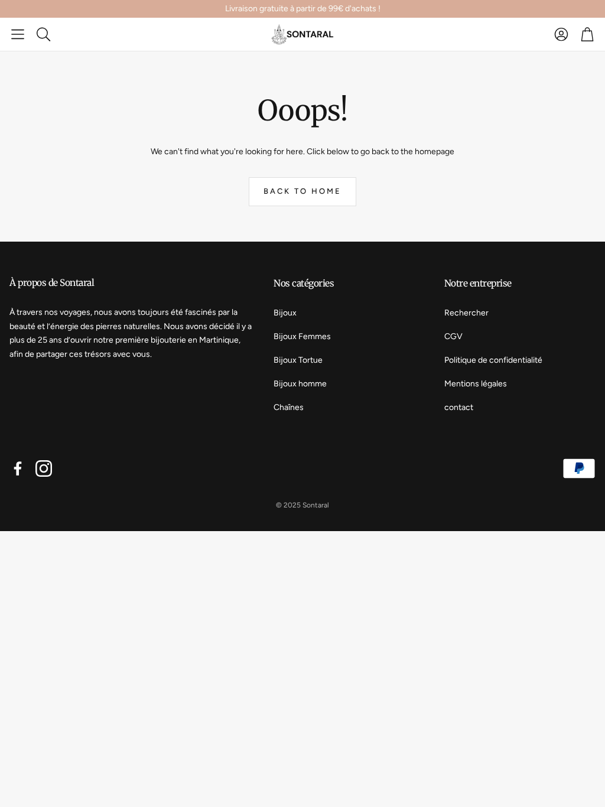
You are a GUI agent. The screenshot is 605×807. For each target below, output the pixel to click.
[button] (17, 34)
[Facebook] (17, 468)
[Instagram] (43, 468)
